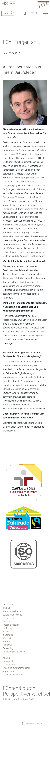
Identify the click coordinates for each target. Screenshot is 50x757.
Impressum (8, 671)
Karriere (6, 631)
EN (36, 13)
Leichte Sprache (10, 664)
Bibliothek (7, 645)
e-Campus (8, 635)
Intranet (6, 641)
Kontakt (6, 658)
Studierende (8, 618)
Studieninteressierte (12, 614)
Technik (6, 608)
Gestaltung (8, 604)
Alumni (6, 621)
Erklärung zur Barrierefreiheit (16, 668)
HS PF (8, 4)
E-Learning (8, 648)
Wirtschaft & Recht (12, 611)
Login (6, 13)
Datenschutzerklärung (13, 674)
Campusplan (9, 661)
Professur (7, 628)
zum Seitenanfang (34, 723)
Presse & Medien (11, 624)
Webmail (7, 638)
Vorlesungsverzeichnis (14, 651)
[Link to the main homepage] (43, 4)
